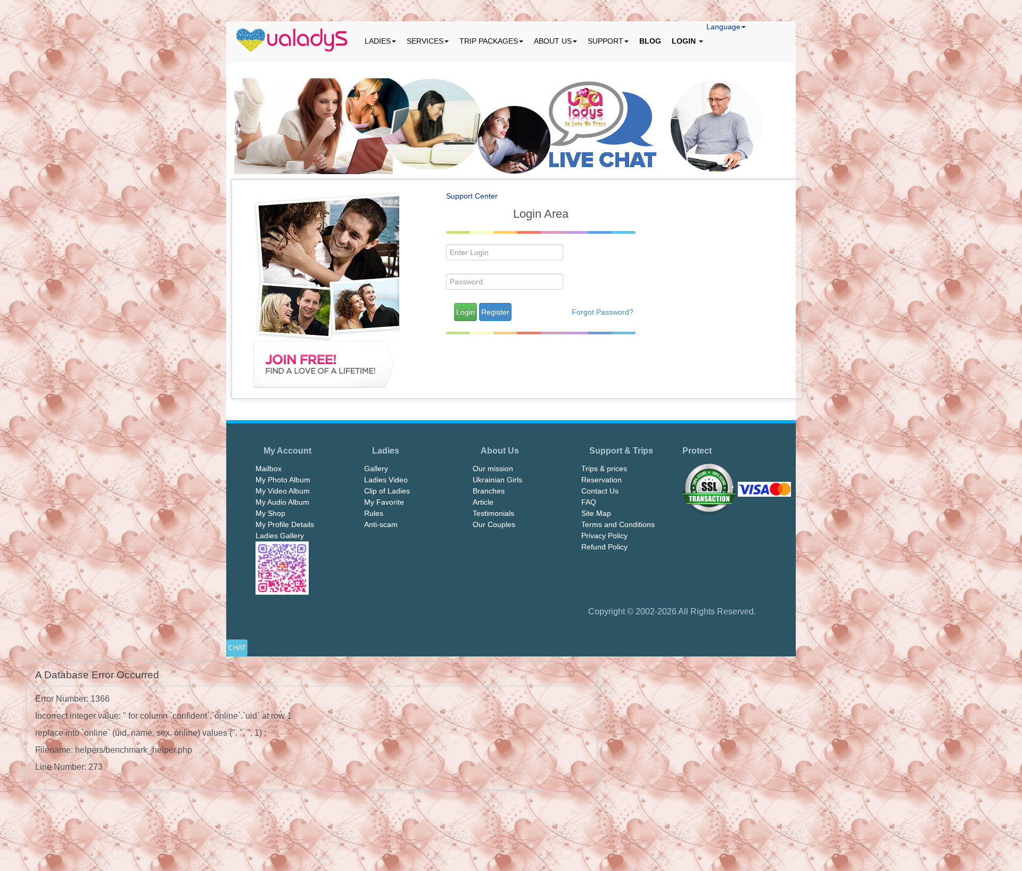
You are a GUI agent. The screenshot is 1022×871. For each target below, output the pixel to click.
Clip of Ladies (387, 491)
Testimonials (493, 513)
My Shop (270, 513)
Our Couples (494, 524)
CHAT (236, 648)
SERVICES (425, 41)
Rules (373, 513)
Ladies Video (386, 479)
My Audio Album (282, 502)
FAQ (588, 502)
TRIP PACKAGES (488, 41)
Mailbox (269, 468)
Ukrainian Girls (497, 479)
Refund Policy (604, 547)
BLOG (650, 41)
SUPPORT (605, 41)
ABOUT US (553, 41)
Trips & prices (604, 468)
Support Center (472, 196)
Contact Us (600, 491)
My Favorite (384, 502)
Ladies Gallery (280, 535)
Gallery (376, 468)
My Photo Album (283, 479)
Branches (489, 491)
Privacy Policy (604, 535)
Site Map (596, 513)
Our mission (493, 468)
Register (495, 312)
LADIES (378, 41)
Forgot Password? (602, 312)
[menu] (292, 41)
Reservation (601, 479)
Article (483, 502)
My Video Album (283, 491)
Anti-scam (381, 524)
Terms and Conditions (618, 524)
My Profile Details (285, 524)
